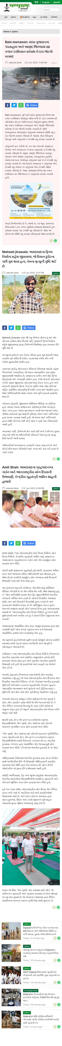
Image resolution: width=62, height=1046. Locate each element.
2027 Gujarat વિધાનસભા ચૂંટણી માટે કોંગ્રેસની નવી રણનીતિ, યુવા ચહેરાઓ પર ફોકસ (41, 975)
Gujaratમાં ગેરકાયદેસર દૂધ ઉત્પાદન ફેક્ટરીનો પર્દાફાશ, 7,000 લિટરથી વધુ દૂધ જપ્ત (41, 997)
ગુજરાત (13, 17)
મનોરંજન (54, 17)
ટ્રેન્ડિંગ (4, 23)
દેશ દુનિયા (26, 17)
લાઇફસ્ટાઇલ (41, 23)
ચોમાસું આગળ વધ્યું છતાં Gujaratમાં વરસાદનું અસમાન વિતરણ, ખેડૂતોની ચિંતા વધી (41, 953)
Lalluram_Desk (15, 62)
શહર (34, 17)
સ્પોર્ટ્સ (44, 17)
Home (6, 31)
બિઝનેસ (30, 23)
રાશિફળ (22, 23)
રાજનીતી (13, 23)
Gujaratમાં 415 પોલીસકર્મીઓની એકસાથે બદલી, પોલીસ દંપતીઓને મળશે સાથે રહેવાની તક (41, 1019)
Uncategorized (30, 990)
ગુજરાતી (56, 2)
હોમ (5, 17)
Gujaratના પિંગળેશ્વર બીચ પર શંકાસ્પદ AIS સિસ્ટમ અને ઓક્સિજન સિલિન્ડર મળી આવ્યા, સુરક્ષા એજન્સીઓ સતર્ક (40, 931)
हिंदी (36, 2)
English (46, 2)
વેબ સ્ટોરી (51, 23)
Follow (33, 105)
